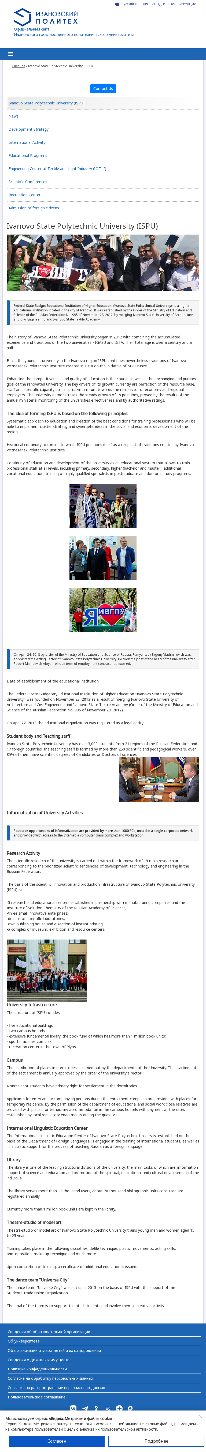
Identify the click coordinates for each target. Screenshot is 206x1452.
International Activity (27, 142)
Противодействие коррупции (169, 4)
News (14, 116)
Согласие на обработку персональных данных (50, 1378)
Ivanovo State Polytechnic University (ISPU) (46, 102)
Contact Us (103, 88)
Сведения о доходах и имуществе (40, 1359)
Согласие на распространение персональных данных (56, 1387)
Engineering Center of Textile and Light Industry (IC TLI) (57, 168)
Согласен (57, 1441)
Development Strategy (29, 129)
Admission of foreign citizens (34, 207)
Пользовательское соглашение (36, 1397)
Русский (128, 4)
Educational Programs (28, 155)
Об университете (24, 1341)
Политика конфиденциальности (37, 1368)
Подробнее (156, 1441)
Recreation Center (25, 194)
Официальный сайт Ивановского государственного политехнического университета (74, 32)
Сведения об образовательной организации (49, 1331)
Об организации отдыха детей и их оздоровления (54, 1350)
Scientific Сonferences (28, 181)
